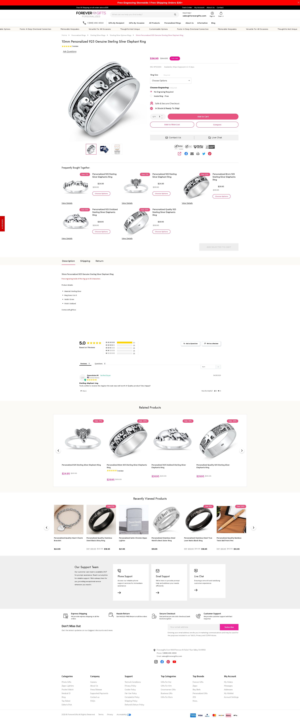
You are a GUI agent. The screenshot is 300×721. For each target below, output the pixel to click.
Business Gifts (166, 693)
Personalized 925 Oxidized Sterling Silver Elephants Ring (105, 212)
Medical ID (66, 693)
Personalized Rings (172, 23)
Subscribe (229, 627)
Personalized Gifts (200, 693)
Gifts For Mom (167, 697)
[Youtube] (174, 661)
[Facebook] (186, 153)
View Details (67, 203)
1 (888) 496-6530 (169, 653)
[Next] (242, 450)
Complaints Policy (132, 697)
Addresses (228, 690)
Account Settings (231, 697)
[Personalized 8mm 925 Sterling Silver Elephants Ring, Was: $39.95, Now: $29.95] (83, 440)
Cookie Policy (130, 690)
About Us (211, 7)
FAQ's (92, 701)
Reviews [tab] (84, 364)
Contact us (94, 697)
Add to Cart (203, 116)
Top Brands (198, 676)
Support (129, 676)
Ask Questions (69, 51)
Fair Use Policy (131, 693)
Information (202, 23)
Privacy (110, 714)
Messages (228, 686)
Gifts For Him (166, 686)
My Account (199, 7)
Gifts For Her (166, 682)
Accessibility (122, 714)
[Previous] (58, 450)
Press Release (96, 690)
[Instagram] (156, 661)
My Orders (228, 682)
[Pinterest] (209, 153)
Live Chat (217, 137)
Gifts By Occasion (136, 23)
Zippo (195, 686)
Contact (220, 7)
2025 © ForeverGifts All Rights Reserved (78, 714)
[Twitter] (203, 153)
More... (195, 701)
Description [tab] (68, 261)
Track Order (187, 7)
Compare (217, 125)
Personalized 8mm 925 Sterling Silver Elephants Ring (224, 177)
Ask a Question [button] (192, 344)
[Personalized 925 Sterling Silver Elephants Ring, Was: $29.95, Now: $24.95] (217, 440)
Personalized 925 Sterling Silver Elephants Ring (104, 175)
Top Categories (168, 676)
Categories (67, 676)
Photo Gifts (66, 682)
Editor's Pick (67, 705)
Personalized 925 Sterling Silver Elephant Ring (164, 175)
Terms (100, 714)
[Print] (198, 153)
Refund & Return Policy (134, 705)
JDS (194, 697)
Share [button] (84, 391)
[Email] (192, 153)
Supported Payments (99, 693)
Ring (64, 697)
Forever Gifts (198, 682)
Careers (93, 682)
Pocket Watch (68, 690)
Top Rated (66, 701)
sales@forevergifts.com (172, 656)
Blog (213, 23)
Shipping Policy (131, 701)
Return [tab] (99, 261)
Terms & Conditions (133, 682)
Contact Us (175, 137)
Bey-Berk (196, 690)
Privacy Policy (130, 686)
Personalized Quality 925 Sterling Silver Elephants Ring (164, 212)
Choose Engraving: (163, 87)
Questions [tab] (99, 364)
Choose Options (101, 193)
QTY (154, 116)
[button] (215, 391)
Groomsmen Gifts (168, 690)
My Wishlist (229, 693)
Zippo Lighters (68, 686)
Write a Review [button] (212, 344)
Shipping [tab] (85, 261)
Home (64, 35)
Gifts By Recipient (116, 23)
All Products (154, 23)
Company (95, 676)
